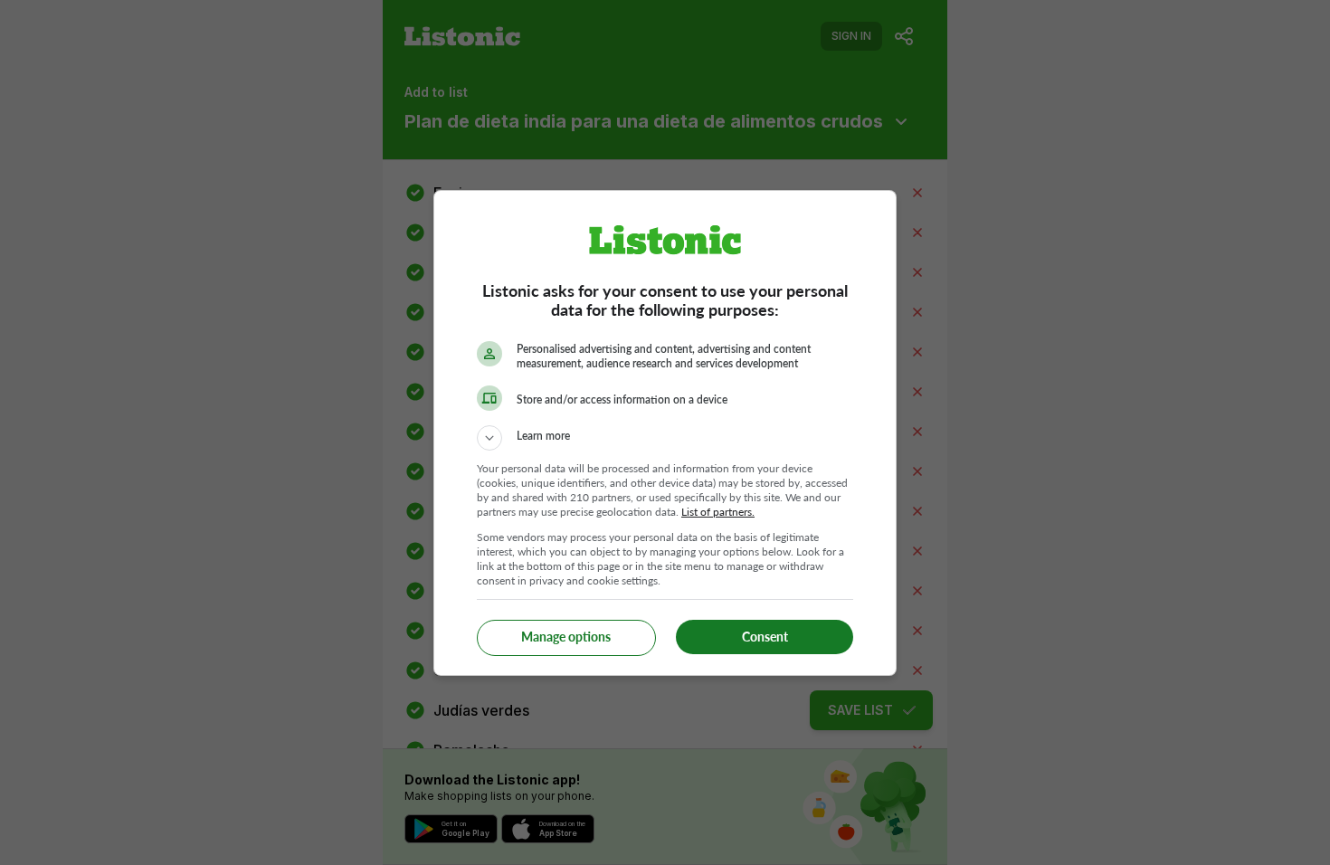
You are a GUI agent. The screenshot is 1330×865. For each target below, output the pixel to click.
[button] (665, 438)
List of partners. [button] (718, 511)
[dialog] (665, 433)
